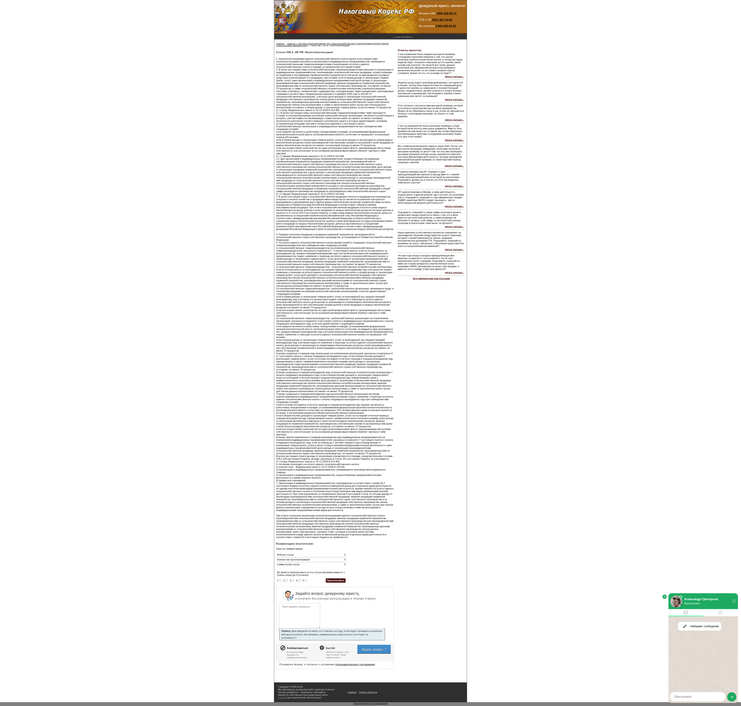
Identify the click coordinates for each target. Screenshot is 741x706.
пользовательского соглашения (355, 664)
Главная (280, 44)
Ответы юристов (368, 692)
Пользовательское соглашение (370, 703)
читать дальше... (454, 76)
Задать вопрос (372, 649)
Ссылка (282, 697)
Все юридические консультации (431, 278)
